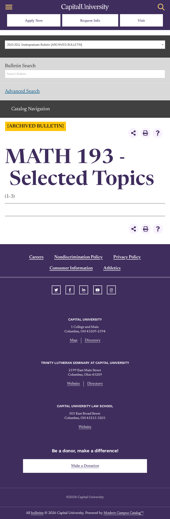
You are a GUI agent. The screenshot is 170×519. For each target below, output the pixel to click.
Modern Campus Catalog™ (123, 513)
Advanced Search (22, 91)
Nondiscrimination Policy (78, 257)
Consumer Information (71, 268)
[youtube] (97, 289)
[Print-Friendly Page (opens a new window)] (145, 133)
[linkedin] (83, 289)
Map (73, 340)
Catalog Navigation (30, 109)
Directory (92, 340)
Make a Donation (85, 466)
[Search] (162, 74)
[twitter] (56, 289)
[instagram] (111, 289)
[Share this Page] (133, 133)
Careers (36, 257)
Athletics (112, 268)
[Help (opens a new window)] (157, 133)
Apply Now (34, 21)
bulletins (37, 513)
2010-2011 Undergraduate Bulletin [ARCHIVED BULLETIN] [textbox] (44, 44)
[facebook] (70, 289)
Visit (141, 21)
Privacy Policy (127, 257)
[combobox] (85, 44)
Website (73, 384)
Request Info (90, 21)
